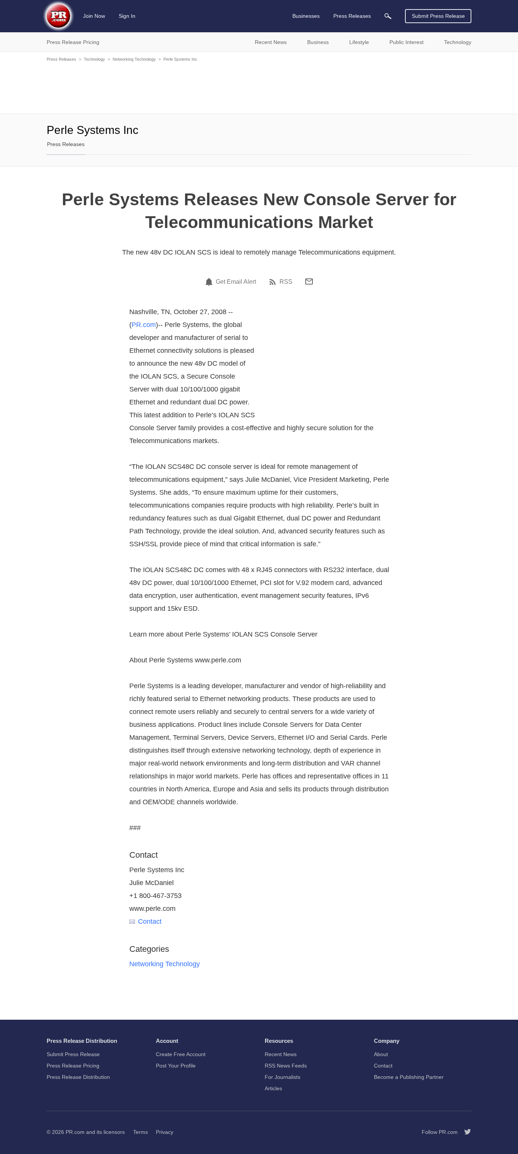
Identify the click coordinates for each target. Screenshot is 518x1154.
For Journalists (282, 1077)
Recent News (281, 1054)
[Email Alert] (210, 281)
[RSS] (273, 281)
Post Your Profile (176, 1066)
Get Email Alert (236, 282)
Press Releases (61, 59)
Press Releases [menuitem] (352, 16)
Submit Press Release (438, 16)
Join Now (94, 16)
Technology (94, 59)
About (381, 1054)
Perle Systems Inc (180, 59)
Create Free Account (181, 1054)
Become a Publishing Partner (409, 1077)
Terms (140, 1132)
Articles (273, 1088)
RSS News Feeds (286, 1066)
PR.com (144, 325)
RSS (285, 282)
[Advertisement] (259, 87)
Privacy (164, 1132)
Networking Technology (134, 59)
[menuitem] (388, 16)
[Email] (309, 281)
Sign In (127, 16)
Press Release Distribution (78, 1077)
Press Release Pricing (73, 1066)
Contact (150, 921)
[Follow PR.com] (464, 1132)
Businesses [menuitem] (306, 16)
